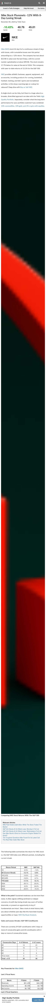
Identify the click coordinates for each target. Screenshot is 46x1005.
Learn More (38, 1000)
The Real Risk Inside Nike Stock (13, 840)
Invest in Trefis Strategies (11, 8)
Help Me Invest (29, 8)
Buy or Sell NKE (26, 87)
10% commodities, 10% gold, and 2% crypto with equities (22, 106)
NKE (2, 74)
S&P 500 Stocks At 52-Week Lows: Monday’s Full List (21, 829)
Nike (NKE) (5, 49)
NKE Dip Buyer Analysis (27, 915)
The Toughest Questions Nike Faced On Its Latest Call (21, 837)
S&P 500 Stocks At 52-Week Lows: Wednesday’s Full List (22, 831)
